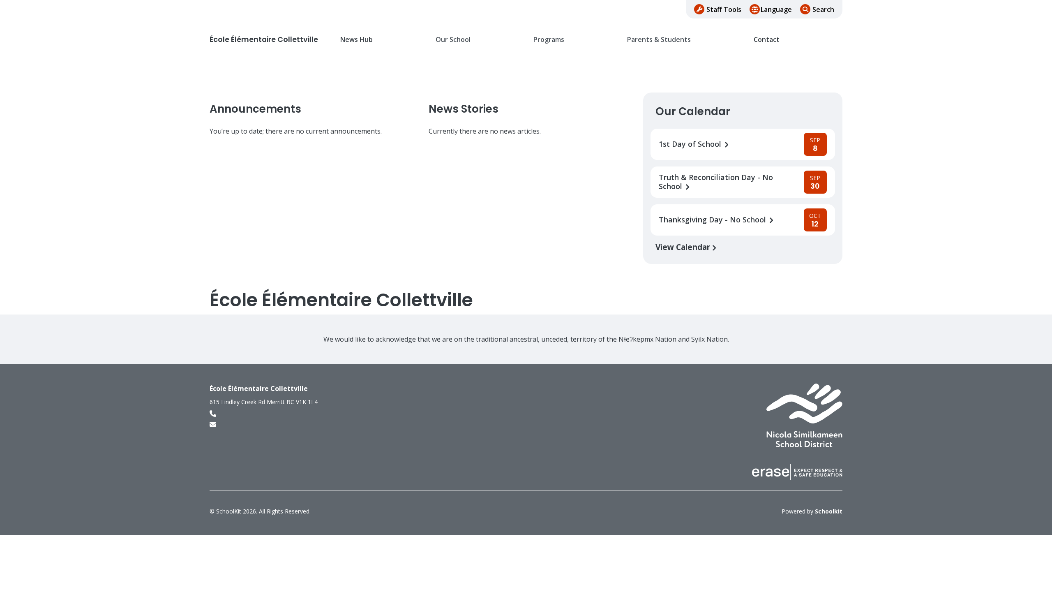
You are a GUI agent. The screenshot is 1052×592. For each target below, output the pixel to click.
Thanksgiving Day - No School (713, 219)
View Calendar (683, 246)
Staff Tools (723, 9)
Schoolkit (828, 511)
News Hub (356, 40)
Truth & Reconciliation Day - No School (716, 182)
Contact (767, 40)
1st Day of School (691, 144)
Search (823, 9)
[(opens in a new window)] (804, 414)
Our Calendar (692, 111)
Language (776, 9)
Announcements (255, 109)
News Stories (463, 109)
